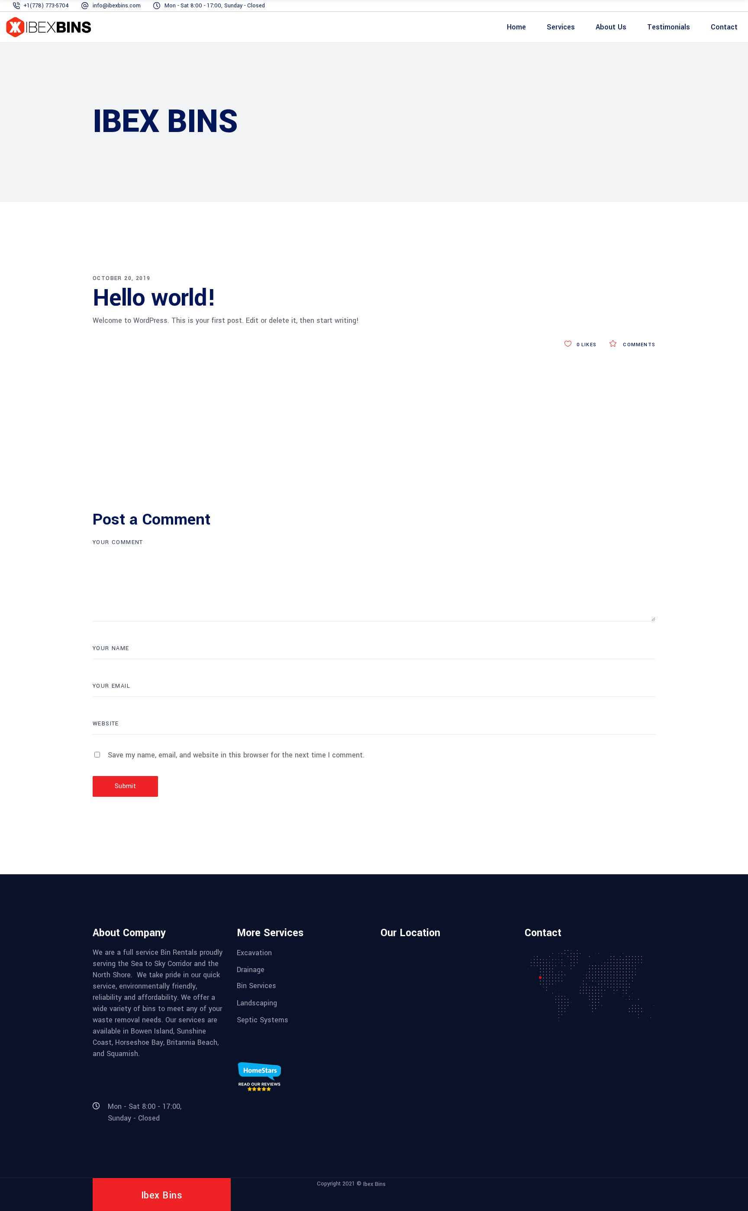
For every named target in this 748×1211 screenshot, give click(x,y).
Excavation (254, 952)
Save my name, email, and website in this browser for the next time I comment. (236, 755)
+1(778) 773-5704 (46, 6)
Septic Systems (262, 1020)
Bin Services (256, 986)
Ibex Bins (374, 1184)
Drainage (250, 970)
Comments (638, 344)
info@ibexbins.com (117, 6)
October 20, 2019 (121, 278)
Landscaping (257, 1003)
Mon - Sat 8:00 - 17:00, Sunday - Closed (214, 6)
